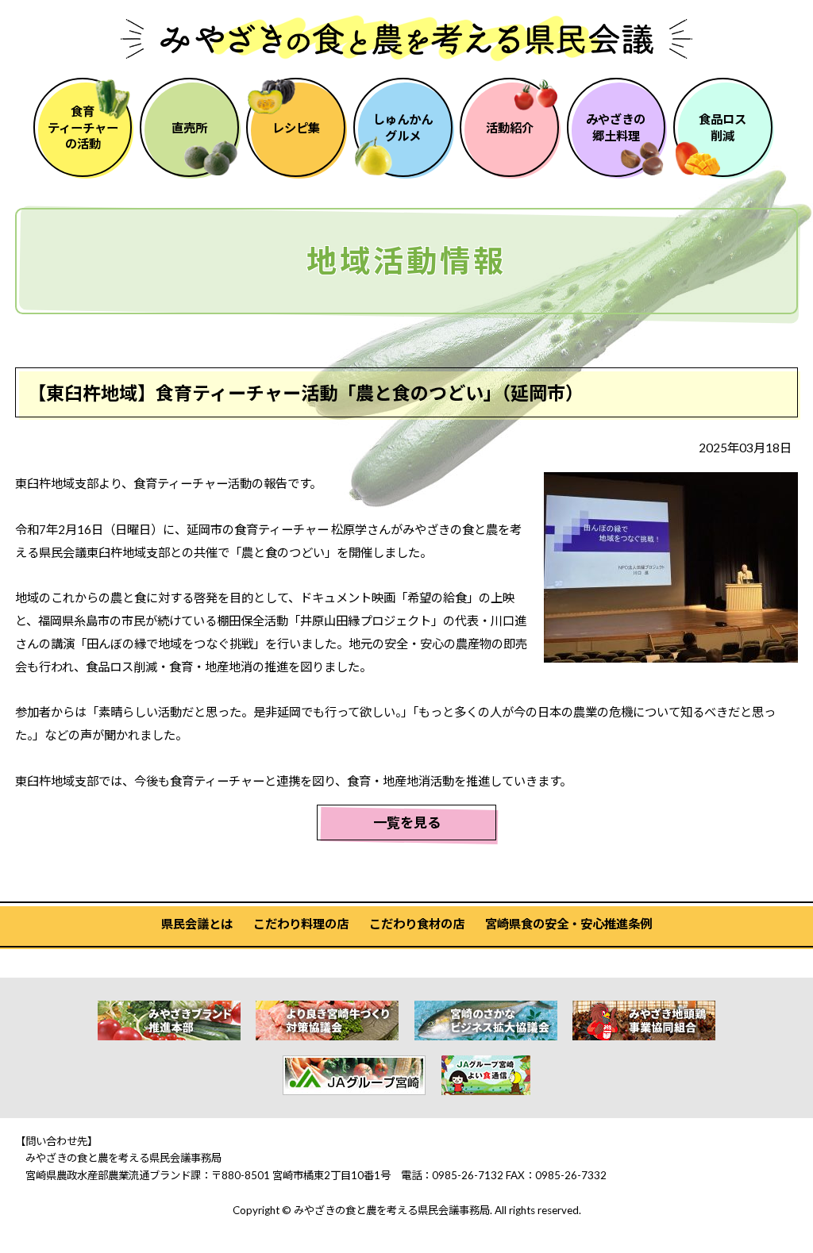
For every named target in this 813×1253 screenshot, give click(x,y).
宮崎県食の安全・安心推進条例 (568, 924)
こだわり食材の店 (416, 924)
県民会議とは (197, 924)
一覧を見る (407, 822)
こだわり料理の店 (301, 924)
